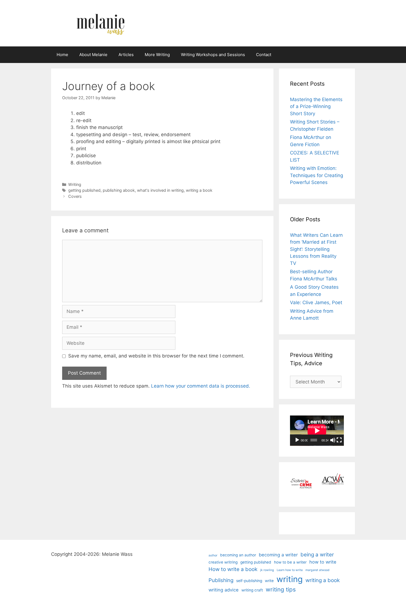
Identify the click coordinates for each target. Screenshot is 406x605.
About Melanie (93, 54)
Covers (75, 196)
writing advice (224, 590)
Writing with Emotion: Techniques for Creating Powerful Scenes (316, 175)
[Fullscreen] (339, 440)
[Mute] (333, 440)
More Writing (157, 54)
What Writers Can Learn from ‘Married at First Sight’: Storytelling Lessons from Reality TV (316, 249)
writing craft (252, 590)
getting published (84, 190)
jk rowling (267, 570)
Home (62, 54)
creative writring (223, 562)
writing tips (281, 589)
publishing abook (119, 190)
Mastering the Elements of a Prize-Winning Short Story (316, 106)
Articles (126, 54)
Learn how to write (290, 570)
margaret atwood (317, 570)
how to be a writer (290, 562)
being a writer (317, 554)
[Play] (297, 440)
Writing (74, 184)
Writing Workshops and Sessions (213, 54)
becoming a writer (278, 554)
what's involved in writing (160, 190)
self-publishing (249, 580)
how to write (322, 562)
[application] (317, 430)
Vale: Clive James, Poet (316, 302)
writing (289, 579)
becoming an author (238, 555)
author (213, 555)
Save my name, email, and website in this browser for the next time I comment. (156, 356)
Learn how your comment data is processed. (200, 386)
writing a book (199, 190)
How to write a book (233, 569)
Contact (263, 54)
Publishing (221, 580)
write (269, 580)
